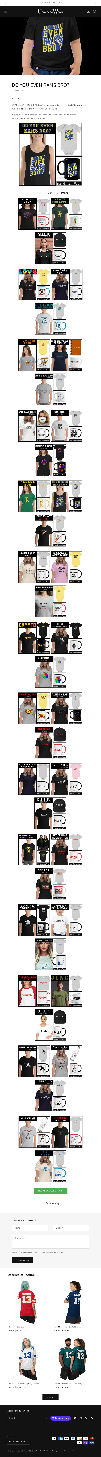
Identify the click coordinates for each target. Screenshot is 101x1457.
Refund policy (44, 1451)
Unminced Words (18, 1451)
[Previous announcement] (5, 3)
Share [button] (16, 98)
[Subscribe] (46, 1418)
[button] (5, 11)
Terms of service (69, 1451)
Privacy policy (57, 1451)
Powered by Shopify (30, 1451)
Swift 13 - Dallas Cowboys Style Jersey (24, 1384)
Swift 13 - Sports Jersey (18, 1327)
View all (50, 1397)
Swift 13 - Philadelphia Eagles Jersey (68, 1384)
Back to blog (52, 1203)
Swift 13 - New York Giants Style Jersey (68, 1327)
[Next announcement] (96, 3)
